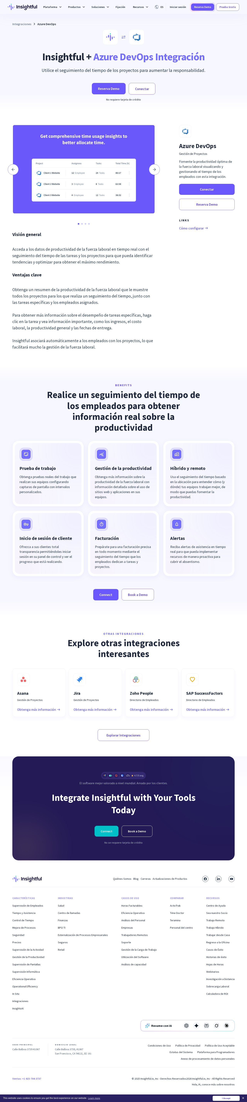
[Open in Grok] (216, 1025)
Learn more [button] (94, 1098)
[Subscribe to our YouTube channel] (231, 879)
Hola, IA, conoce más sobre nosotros (213, 1084)
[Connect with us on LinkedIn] (218, 879)
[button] (51, 7)
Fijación (120, 7)
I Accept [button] (226, 1098)
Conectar (142, 89)
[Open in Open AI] (186, 1025)
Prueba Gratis (227, 7)
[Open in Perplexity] (206, 1025)
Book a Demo (138, 594)
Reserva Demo (202, 7)
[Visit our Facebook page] (205, 879)
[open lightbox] (84, 169)
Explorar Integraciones (123, 735)
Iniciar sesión (178, 7)
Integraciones (21, 24)
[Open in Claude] (226, 1025)
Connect (105, 594)
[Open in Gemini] (196, 1025)
